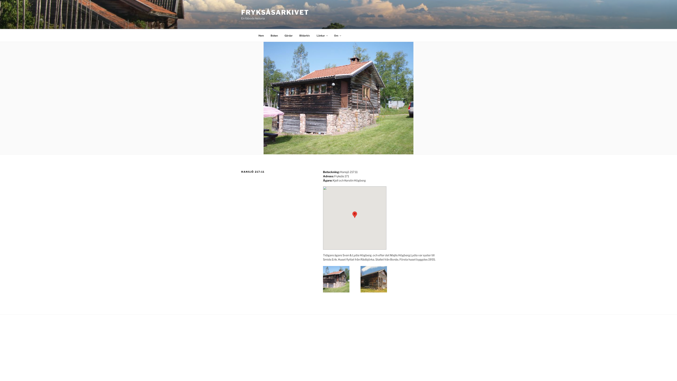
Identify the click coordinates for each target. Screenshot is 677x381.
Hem (261, 35)
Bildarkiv (304, 35)
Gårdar (289, 35)
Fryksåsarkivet (275, 12)
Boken (274, 35)
